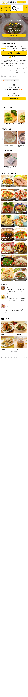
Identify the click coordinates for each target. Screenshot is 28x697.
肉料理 (6, 357)
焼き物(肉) (12, 357)
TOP (2, 357)
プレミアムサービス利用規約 (19, 101)
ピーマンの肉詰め (19, 357)
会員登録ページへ (14, 35)
